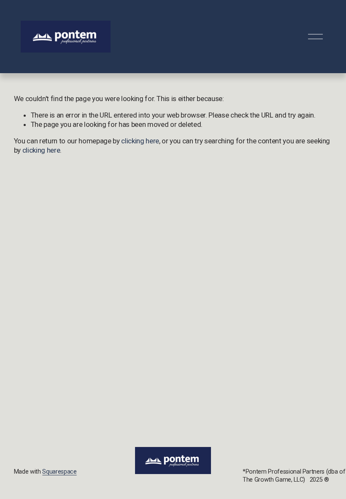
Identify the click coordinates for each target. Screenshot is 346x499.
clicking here (140, 141)
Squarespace (59, 471)
